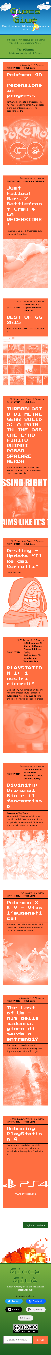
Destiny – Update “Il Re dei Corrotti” (24, 558)
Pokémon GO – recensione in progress (24, 85)
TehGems (30, 68)
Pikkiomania (32, 304)
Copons (27, 307)
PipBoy (27, 652)
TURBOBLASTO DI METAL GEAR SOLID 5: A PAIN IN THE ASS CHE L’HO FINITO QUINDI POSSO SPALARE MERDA (24, 435)
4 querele (40, 766)
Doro (36, 661)
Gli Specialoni (26, 301)
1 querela (40, 65)
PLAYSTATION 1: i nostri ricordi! (24, 676)
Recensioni (27, 65)
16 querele (39, 998)
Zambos (30, 181)
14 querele (39, 399)
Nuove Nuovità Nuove (22, 1118)
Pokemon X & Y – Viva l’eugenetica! (24, 910)
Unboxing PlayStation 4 (24, 1134)
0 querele (40, 178)
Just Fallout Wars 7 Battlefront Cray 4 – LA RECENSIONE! (24, 206)
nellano (27, 775)
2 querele (40, 301)
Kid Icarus (29, 310)
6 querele (40, 1118)
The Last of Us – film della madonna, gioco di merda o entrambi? (23, 1023)
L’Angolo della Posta (22, 399)
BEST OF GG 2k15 (24, 320)
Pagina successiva (34, 1225)
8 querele (40, 640)
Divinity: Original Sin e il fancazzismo (24, 796)
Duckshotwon (30, 655)
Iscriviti (40, 1339)
